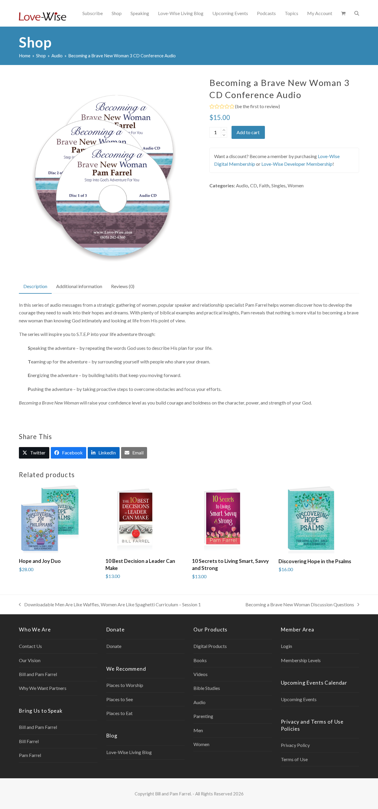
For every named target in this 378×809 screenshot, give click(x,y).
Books (200, 660)
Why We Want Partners (42, 688)
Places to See (119, 699)
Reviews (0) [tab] (122, 286)
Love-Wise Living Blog (129, 752)
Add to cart (248, 132)
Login (286, 646)
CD (253, 185)
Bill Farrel (29, 741)
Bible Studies (206, 688)
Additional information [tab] (79, 286)
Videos (200, 674)
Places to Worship (124, 685)
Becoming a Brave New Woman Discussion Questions (299, 605)
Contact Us (30, 646)
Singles (278, 185)
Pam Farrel (30, 755)
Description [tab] (35, 286)
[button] (343, 13)
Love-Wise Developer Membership (297, 164)
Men (198, 730)
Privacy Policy (295, 745)
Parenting (203, 716)
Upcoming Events (299, 699)
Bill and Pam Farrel (38, 674)
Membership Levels (301, 660)
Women (296, 185)
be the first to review (257, 106)
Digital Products (210, 646)
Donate (113, 646)
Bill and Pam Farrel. (173, 793)
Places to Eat (119, 713)
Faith (264, 185)
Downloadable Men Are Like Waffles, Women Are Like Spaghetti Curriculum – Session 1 (110, 605)
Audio (242, 185)
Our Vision (29, 660)
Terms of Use (294, 759)
